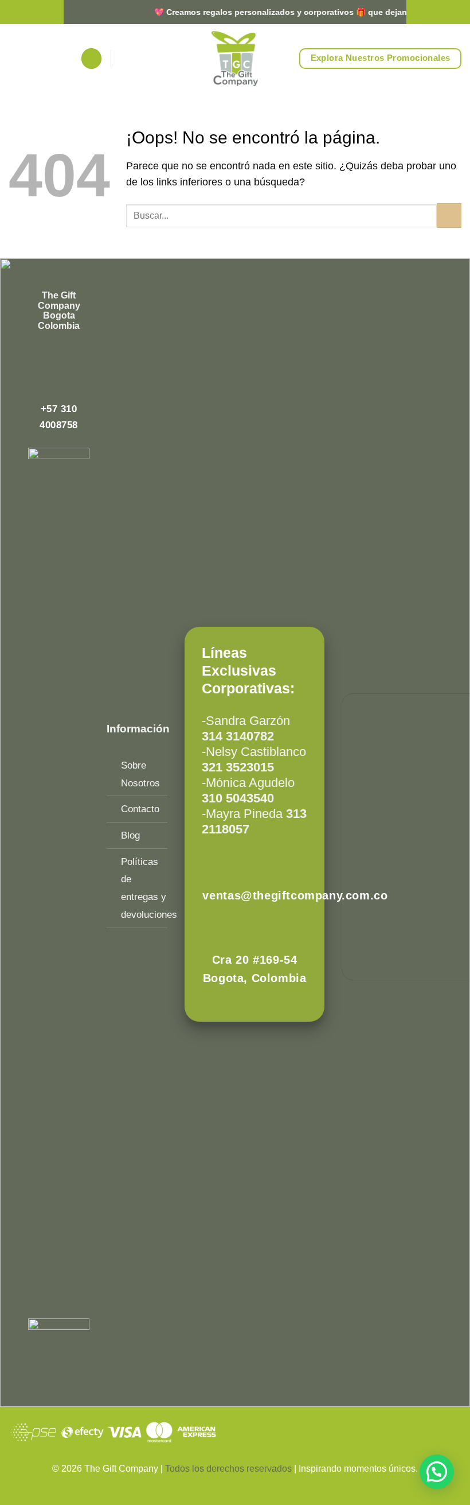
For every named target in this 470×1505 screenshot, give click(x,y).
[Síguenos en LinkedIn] (58, 368)
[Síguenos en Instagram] (58, 351)
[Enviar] (449, 215)
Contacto (140, 808)
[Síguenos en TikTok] (74, 351)
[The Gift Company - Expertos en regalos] (235, 59)
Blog (130, 835)
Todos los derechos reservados (229, 1468)
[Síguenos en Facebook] (42, 351)
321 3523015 (238, 767)
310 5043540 (238, 798)
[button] (91, 58)
